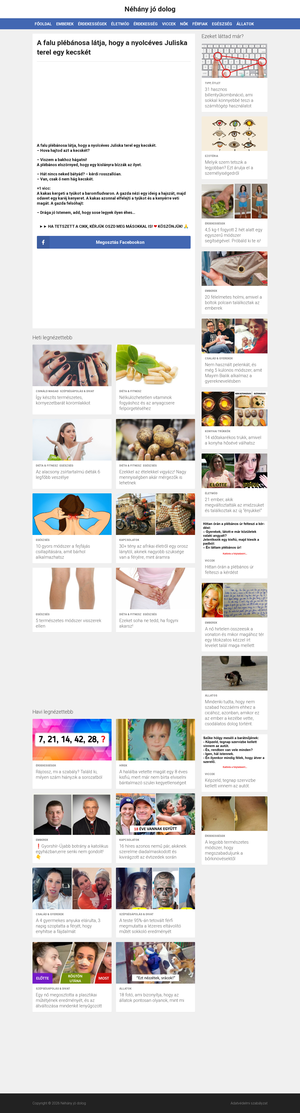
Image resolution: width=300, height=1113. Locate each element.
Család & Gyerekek (50, 914)
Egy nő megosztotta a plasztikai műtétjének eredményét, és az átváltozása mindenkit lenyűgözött (69, 1000)
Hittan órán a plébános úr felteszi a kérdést (229, 569)
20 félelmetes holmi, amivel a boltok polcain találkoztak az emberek (233, 302)
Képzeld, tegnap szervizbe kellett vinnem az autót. (230, 783)
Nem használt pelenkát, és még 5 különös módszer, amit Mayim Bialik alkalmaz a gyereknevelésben (233, 373)
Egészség (222, 24)
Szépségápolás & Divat (77, 391)
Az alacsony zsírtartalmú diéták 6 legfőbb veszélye (68, 474)
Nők (184, 24)
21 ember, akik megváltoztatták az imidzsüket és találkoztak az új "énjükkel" (234, 505)
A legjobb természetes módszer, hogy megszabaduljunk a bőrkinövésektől (227, 850)
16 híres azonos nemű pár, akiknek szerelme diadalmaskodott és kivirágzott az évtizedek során (152, 851)
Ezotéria (211, 156)
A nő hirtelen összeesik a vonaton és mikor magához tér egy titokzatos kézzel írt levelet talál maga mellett (234, 637)
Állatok (245, 24)
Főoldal (43, 24)
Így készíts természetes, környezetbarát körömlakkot (63, 400)
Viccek (169, 24)
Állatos (211, 695)
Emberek (65, 24)
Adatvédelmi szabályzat (249, 1103)
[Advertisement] (114, 100)
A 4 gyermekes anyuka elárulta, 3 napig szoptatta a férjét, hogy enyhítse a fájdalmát (68, 926)
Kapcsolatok (129, 540)
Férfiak (200, 24)
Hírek (123, 765)
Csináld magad (47, 391)
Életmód (120, 24)
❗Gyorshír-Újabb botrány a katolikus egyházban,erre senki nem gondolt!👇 (72, 851)
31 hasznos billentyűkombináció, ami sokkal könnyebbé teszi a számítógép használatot (229, 97)
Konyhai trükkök (217, 431)
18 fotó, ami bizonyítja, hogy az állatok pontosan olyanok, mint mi (151, 997)
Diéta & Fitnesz (130, 391)
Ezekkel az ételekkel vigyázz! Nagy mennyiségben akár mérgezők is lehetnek (152, 477)
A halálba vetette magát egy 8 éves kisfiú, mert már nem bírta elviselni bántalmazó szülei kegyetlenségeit (153, 777)
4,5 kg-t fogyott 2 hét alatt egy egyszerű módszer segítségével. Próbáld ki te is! (233, 235)
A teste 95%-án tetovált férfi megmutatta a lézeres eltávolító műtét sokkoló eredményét (150, 926)
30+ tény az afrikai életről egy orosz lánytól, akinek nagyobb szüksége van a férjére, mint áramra (153, 552)
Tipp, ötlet (212, 83)
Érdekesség (146, 24)
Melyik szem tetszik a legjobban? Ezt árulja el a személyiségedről (229, 168)
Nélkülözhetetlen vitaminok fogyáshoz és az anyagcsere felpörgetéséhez (147, 403)
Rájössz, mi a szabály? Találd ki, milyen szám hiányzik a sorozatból (69, 774)
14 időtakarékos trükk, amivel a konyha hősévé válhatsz (233, 440)
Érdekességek (92, 24)
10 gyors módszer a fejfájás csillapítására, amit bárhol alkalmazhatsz (63, 552)
